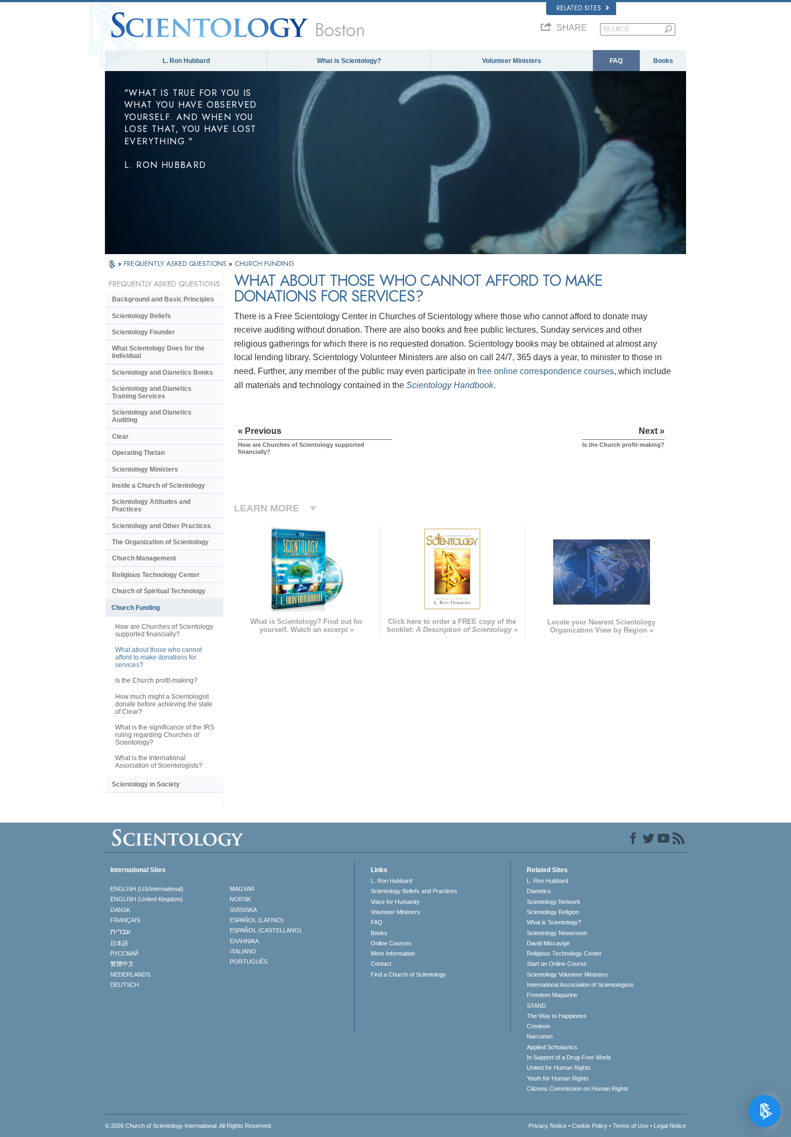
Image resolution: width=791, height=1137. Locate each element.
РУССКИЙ (124, 953)
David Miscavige (548, 943)
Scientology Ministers (145, 469)
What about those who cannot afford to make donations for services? (158, 657)
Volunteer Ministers (511, 61)
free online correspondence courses (545, 371)
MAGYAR (242, 889)
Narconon (540, 1036)
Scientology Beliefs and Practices (414, 891)
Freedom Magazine (552, 995)
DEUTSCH (124, 984)
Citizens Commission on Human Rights (577, 1088)
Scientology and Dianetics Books (162, 372)
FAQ (616, 61)
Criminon (538, 1026)
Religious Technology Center (156, 575)
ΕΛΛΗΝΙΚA (244, 941)
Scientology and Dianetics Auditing (152, 416)
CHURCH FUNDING (264, 263)
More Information (393, 953)
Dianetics (539, 891)
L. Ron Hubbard (186, 61)
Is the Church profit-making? (156, 680)
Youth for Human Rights (558, 1078)
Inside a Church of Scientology (158, 485)
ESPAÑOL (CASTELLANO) (265, 930)
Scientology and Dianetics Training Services (152, 392)
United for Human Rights (559, 1067)
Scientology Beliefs (141, 316)
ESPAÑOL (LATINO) (257, 920)
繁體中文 (122, 963)
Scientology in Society (146, 784)
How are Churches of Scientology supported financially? (164, 630)
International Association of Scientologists (580, 984)
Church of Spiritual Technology (159, 591)
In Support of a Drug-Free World (569, 1057)
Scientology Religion (553, 912)
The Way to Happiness (557, 1016)
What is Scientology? (349, 61)
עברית (120, 931)
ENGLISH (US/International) (146, 889)
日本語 (119, 943)
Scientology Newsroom (557, 933)
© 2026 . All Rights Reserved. (188, 1125)
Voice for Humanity (395, 902)
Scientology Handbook (449, 385)
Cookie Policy (590, 1125)
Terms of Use (630, 1125)
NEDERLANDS (130, 974)
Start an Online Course (557, 963)
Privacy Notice (547, 1125)
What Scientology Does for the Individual (158, 352)
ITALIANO (243, 951)
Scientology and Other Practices (161, 526)
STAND (536, 1005)
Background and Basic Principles (163, 299)
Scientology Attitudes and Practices (151, 505)
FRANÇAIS (125, 920)
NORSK (240, 899)
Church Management (144, 558)
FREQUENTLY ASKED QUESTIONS (176, 263)
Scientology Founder (143, 332)
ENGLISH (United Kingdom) (146, 899)
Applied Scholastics (552, 1047)
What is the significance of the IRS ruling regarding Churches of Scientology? (164, 735)
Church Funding (135, 608)
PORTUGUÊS (248, 961)
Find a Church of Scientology (408, 974)
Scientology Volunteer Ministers (567, 974)
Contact (381, 963)
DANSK (120, 910)
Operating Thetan (138, 453)
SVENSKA (243, 910)
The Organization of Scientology (160, 542)
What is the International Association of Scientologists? (158, 761)
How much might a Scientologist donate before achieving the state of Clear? (164, 704)
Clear (120, 436)
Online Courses (391, 943)
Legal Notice (670, 1125)
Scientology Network (554, 902)
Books (663, 61)
